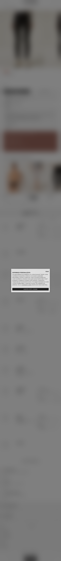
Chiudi (47, 271)
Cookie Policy (21, 283)
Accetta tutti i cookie (30, 289)
